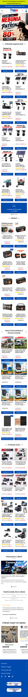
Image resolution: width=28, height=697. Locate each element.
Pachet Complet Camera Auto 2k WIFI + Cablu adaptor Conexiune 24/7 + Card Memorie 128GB (20, 489)
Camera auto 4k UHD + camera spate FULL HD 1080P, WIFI (6, 541)
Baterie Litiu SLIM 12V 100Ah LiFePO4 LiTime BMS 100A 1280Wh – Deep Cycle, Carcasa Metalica (7, 315)
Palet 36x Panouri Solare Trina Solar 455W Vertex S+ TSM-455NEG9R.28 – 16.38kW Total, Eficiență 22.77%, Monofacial (20, 430)
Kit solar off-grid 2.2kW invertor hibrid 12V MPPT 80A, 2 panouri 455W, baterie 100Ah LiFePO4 (6, 377)
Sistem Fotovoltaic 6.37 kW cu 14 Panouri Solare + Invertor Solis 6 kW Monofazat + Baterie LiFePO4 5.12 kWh (20, 377)
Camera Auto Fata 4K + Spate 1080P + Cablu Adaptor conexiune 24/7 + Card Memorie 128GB (7, 489)
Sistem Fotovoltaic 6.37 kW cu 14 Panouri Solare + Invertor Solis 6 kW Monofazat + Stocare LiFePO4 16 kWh (7, 403)
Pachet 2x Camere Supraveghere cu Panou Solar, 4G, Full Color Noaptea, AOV (20, 113)
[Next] (26, 567)
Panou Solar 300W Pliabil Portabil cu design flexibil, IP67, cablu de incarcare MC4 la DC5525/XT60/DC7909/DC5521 (7, 351)
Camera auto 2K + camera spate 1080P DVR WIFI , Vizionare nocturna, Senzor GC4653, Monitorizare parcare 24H (7, 113)
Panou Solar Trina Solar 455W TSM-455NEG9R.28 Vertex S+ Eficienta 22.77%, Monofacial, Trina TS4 (7, 430)
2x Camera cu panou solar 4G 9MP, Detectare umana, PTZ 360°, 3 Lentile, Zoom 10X (7, 165)
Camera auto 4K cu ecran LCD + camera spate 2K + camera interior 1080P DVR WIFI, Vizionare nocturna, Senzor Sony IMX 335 (20, 541)
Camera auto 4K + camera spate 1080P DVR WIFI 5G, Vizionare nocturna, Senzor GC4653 (7, 515)
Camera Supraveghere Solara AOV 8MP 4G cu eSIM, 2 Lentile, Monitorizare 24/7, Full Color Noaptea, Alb (20, 165)
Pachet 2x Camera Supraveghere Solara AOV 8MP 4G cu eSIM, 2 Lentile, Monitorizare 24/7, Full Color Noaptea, (6, 139)
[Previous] (1, 567)
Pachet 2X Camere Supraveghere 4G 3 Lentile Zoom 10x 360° (7, 62)
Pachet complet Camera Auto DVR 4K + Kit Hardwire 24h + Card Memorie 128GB (7, 463)
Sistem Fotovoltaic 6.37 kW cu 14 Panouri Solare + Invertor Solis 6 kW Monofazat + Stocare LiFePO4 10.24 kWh (20, 403)
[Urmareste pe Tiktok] (12, 676)
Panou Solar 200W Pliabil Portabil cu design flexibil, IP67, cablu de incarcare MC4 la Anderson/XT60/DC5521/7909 (20, 351)
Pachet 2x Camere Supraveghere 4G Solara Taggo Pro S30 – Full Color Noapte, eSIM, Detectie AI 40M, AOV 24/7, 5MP (21, 88)
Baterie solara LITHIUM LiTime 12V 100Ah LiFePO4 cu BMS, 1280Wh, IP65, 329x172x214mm (7, 263)
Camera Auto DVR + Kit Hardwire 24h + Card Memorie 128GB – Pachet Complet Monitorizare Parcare (20, 463)
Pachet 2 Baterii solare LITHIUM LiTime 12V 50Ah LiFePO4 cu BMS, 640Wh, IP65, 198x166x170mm (20, 263)
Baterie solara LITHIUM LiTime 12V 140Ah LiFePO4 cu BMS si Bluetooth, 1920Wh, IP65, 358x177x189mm (20, 315)
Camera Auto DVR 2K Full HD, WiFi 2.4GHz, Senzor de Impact (21, 62)
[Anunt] (14, 2)
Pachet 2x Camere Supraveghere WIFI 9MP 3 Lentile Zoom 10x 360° (20, 139)
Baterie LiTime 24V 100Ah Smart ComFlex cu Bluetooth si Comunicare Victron (20, 237)
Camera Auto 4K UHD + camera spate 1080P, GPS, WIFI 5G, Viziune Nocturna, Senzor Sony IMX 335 (20, 515)
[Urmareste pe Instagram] (5, 676)
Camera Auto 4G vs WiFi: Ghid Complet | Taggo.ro (13, 576)
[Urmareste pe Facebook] (2, 676)
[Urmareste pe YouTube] (9, 676)
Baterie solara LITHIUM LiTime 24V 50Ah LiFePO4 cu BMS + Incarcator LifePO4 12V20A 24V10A (7, 237)
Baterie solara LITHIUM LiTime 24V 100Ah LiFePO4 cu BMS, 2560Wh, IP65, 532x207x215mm (20, 289)
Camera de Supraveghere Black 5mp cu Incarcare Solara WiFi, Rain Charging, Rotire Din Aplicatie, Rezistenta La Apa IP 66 (7, 191)
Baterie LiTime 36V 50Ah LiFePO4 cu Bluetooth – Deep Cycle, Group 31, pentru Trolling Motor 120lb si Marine (7, 289)
